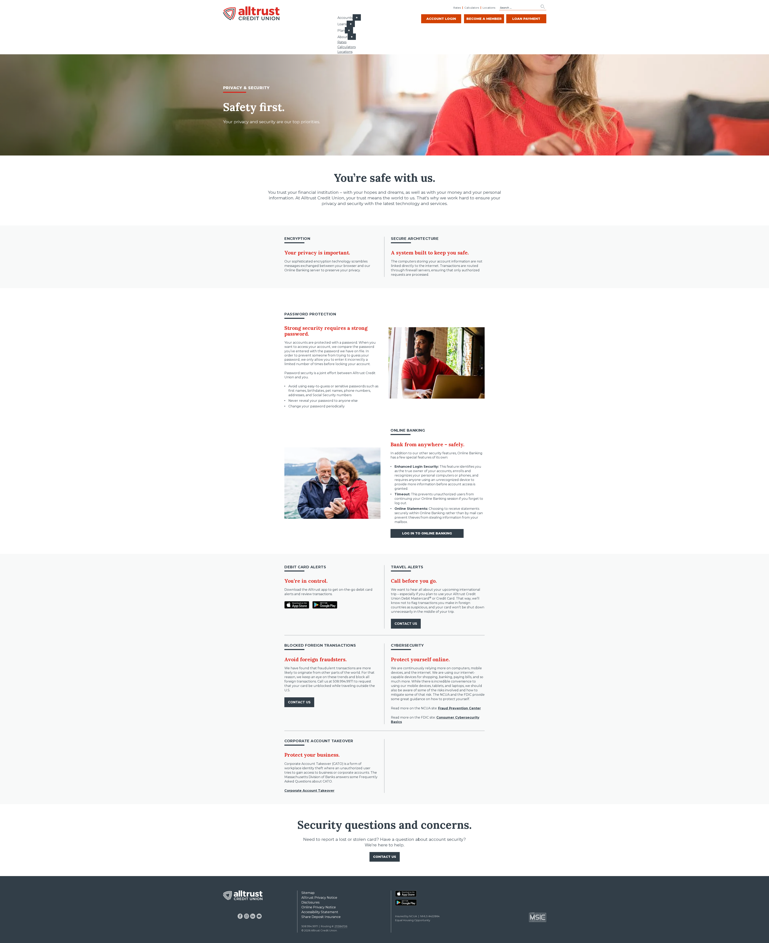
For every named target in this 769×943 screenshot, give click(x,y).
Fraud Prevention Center (459, 708)
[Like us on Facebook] (240, 916)
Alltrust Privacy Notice (319, 898)
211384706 (341, 926)
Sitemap (308, 893)
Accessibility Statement (319, 912)
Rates (457, 7)
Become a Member (484, 19)
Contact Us (406, 624)
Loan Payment (526, 19)
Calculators (471, 7)
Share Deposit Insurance (321, 917)
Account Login (441, 19)
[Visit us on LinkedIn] (252, 916)
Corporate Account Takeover (309, 791)
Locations (489, 7)
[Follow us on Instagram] (246, 916)
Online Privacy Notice (318, 907)
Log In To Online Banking (427, 533)
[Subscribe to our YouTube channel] (259, 916)
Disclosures (310, 902)
